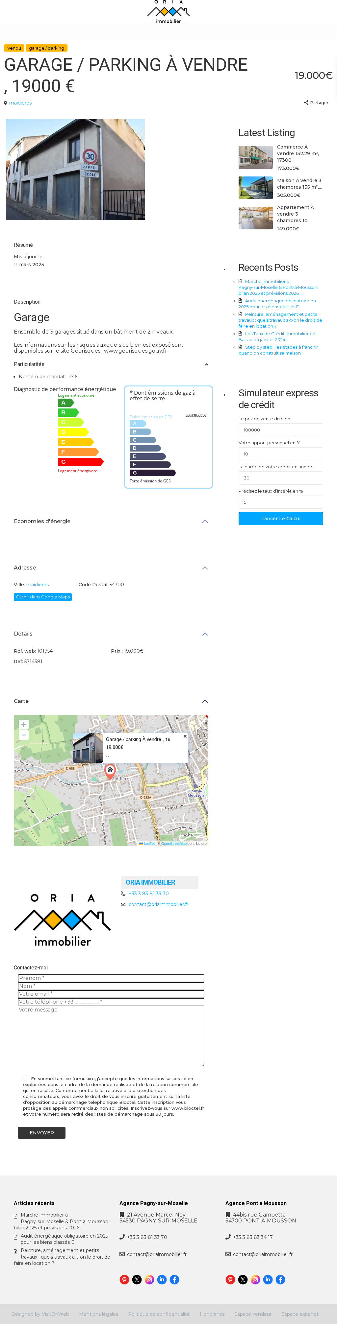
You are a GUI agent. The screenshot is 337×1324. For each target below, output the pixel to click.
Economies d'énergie (42, 521)
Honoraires (212, 1314)
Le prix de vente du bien (264, 418)
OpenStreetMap (174, 843)
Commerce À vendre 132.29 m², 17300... (298, 153)
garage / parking (46, 48)
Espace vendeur (253, 1314)
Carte (21, 701)
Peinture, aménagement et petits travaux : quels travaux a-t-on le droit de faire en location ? (280, 320)
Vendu (14, 48)
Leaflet (149, 843)
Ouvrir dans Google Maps (43, 596)
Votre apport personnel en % (269, 442)
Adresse (25, 568)
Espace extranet (300, 1314)
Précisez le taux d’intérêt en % (271, 491)
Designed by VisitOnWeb (40, 1314)
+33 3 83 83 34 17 (253, 1237)
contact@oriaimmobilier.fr (158, 904)
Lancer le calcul (280, 519)
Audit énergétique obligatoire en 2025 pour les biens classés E (64, 1239)
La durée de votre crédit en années (276, 466)
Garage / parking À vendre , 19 (138, 739)
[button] (111, 772)
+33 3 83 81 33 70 (149, 893)
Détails (23, 634)
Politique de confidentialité (159, 1314)
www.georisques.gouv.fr (135, 351)
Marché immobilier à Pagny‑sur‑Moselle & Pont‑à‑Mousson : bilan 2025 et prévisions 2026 (279, 287)
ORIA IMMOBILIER (150, 882)
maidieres (20, 103)
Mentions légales (98, 1314)
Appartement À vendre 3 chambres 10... (295, 213)
